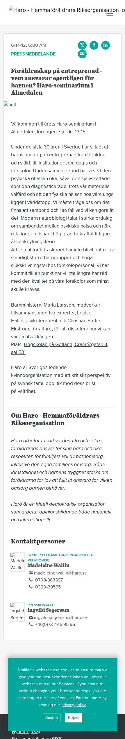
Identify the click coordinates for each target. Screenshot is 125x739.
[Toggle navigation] (110, 13)
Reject (73, 717)
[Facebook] (94, 45)
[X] (82, 45)
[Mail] (82, 54)
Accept (51, 717)
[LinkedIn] (105, 45)
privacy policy (73, 704)
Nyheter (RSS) (26, 732)
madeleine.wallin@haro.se (60, 573)
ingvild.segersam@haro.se (60, 617)
